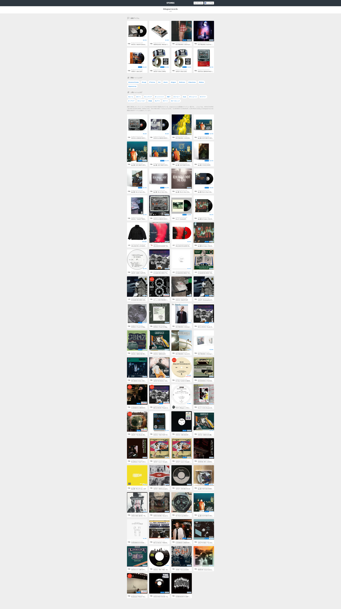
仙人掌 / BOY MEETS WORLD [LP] (185, 165)
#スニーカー (141, 101)
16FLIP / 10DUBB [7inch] (183, 489)
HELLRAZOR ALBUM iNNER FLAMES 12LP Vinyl (189, 246)
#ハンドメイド (159, 97)
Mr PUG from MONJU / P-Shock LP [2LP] (187, 516)
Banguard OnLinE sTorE (137, 42)
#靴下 (168, 97)
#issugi (144, 82)
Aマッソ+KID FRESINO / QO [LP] (162, 300)
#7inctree (152, 82)
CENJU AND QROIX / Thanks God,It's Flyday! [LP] (145, 516)
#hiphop (201, 82)
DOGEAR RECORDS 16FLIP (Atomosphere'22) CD (145, 300)
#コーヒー (177, 97)
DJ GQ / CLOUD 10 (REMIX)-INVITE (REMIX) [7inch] (190, 381)
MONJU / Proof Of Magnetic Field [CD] (164, 327)
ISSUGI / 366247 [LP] (182, 300)
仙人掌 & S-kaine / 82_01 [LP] (206, 219)
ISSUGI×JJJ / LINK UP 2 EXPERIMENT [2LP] (143, 569)
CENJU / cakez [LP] (136, 71)
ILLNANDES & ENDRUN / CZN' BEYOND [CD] (144, 408)
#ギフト (138, 97)
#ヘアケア (131, 101)
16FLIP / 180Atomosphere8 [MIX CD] (164, 489)
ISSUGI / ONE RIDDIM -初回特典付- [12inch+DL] (189, 435)
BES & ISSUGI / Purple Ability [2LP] (208, 327)
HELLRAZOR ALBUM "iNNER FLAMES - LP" (165, 246)
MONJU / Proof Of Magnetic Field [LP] (142, 327)
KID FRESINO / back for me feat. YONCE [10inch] (212, 44)
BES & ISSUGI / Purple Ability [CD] (163, 408)
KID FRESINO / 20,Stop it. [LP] (184, 327)
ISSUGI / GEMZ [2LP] (159, 354)
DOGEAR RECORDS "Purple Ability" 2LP (165, 273)
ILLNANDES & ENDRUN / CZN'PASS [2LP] (187, 543)
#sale (184, 97)
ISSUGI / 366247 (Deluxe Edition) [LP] (142, 44)
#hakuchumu (192, 82)
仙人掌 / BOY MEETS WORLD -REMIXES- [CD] (211, 516)
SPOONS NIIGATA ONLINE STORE (139, 244)
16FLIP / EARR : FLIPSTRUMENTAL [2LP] (142, 273)
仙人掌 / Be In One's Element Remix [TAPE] (165, 192)
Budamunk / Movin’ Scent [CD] (140, 596)
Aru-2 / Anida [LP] (181, 219)
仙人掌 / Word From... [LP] (138, 489)
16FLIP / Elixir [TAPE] (159, 71)
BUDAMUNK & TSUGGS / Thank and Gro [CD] (211, 381)
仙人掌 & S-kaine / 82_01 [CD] (206, 246)
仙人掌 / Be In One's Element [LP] (207, 192)
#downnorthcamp (133, 82)
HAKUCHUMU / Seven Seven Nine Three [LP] (166, 516)
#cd (159, 82)
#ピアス (157, 101)
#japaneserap (132, 86)
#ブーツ (165, 101)
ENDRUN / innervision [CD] (206, 569)
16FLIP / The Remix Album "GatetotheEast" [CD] (145, 435)
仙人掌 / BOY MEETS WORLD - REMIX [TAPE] (210, 138)
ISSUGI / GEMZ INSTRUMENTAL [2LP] (142, 354)
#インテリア (148, 97)
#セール (130, 97)
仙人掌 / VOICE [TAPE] (204, 165)
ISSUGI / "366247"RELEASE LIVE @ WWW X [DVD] (145, 219)
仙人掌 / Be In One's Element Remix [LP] (187, 192)
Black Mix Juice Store (181, 406)
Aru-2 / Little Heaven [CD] (205, 408)
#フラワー (203, 97)
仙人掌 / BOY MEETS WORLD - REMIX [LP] (143, 165)
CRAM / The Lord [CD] (182, 569)
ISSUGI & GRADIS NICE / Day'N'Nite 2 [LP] (143, 138)
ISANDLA (155, 244)
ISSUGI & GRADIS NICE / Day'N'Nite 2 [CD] (165, 219)
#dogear (173, 82)
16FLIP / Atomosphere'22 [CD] (207, 300)
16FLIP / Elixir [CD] (181, 71)
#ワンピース (193, 97)
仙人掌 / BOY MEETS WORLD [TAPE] (163, 165)
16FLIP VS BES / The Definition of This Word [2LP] (212, 543)
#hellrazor (182, 82)
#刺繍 (150, 101)
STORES (167, 2)
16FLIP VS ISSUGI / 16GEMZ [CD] (163, 381)
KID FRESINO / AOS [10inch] (184, 138)
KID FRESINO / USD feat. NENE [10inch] (187, 44)
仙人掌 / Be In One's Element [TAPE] (141, 192)
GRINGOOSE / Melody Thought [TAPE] (164, 44)
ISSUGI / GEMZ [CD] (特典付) (206, 435)
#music (166, 82)
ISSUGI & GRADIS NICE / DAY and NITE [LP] (165, 138)
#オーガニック (175, 101)
